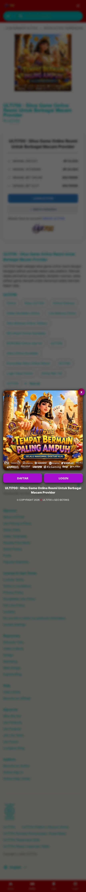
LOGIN (63, 478)
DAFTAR (22, 478)
